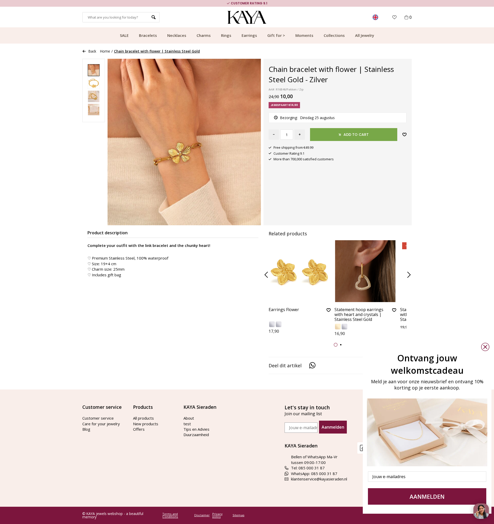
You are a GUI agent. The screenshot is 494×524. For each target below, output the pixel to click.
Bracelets (148, 35)
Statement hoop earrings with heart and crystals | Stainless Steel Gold (358, 314)
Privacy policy (217, 515)
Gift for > (276, 35)
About (188, 418)
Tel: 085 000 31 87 (308, 467)
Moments (304, 35)
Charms (204, 35)
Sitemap (238, 515)
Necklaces (176, 35)
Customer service (98, 418)
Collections (334, 35)
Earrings (249, 35)
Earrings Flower (284, 309)
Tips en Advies (196, 429)
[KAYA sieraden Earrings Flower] (300, 271)
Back (92, 51)
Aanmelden (333, 427)
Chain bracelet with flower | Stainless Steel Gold (157, 51)
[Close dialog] (485, 347)
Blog (86, 429)
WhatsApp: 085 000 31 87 (314, 473)
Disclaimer (202, 515)
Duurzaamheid (196, 434)
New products (145, 423)
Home (105, 51)
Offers (139, 429)
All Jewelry (364, 35)
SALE (124, 35)
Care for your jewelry (101, 423)
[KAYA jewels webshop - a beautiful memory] (247, 17)
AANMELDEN (427, 496)
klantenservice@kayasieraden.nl (319, 478)
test (187, 423)
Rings (226, 35)
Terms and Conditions (170, 515)
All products (143, 418)
